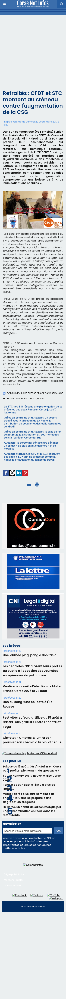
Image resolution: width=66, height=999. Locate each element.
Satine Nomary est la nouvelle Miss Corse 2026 (32, 737)
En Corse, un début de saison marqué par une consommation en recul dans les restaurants (32, 770)
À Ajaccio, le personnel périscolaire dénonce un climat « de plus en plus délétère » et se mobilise (31, 445)
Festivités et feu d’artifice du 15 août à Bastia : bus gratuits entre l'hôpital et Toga (32, 681)
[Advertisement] (33, 50)
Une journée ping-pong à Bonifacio (29, 614)
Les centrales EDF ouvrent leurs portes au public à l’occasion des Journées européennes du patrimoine (32, 630)
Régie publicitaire (14, 833)
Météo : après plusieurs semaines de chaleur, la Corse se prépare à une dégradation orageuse (29, 757)
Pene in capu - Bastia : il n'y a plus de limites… (29, 746)
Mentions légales (14, 839)
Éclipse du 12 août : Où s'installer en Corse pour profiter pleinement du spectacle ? (32, 728)
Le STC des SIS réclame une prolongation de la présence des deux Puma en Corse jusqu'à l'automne (33, 409)
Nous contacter (13, 844)
